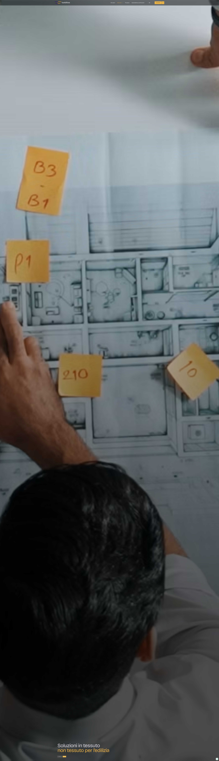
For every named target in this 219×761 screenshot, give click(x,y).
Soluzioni (119, 2)
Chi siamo (113, 2)
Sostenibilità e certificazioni (138, 2)
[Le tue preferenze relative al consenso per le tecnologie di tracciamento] (217, 759)
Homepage (60, 756)
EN (149, 2)
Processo (127, 2)
